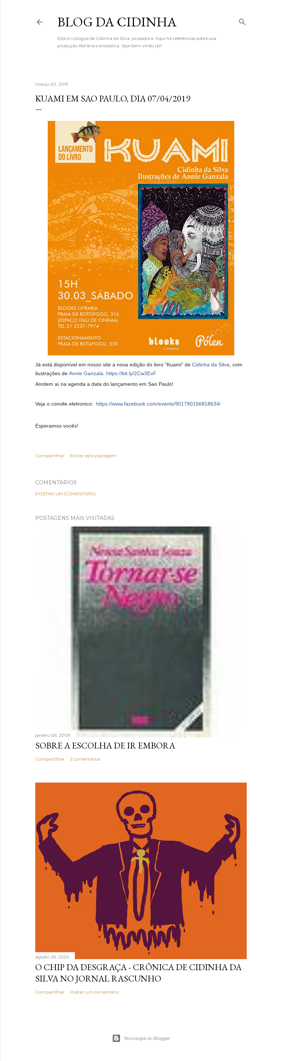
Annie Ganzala (86, 373)
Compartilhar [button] (50, 455)
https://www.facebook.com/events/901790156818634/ (158, 404)
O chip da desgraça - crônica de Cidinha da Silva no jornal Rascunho (138, 972)
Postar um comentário (65, 493)
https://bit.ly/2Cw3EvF (131, 373)
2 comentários (85, 759)
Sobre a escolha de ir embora (105, 745)
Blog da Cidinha (117, 21)
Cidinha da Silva (210, 364)
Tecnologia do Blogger (147, 1038)
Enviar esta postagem (93, 455)
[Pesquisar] (242, 20)
